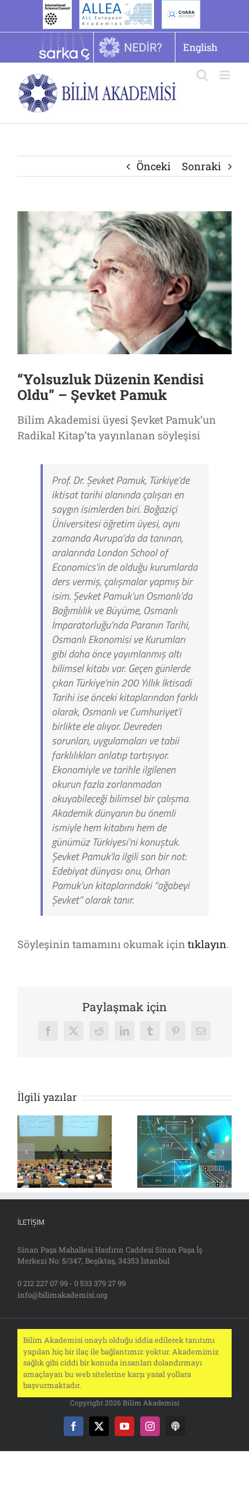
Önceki (154, 166)
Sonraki (201, 166)
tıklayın (207, 944)
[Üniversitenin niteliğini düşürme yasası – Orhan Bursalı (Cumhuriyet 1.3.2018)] (64, 1122)
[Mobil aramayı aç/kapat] (202, 75)
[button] (26, 1152)
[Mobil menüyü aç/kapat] (225, 75)
